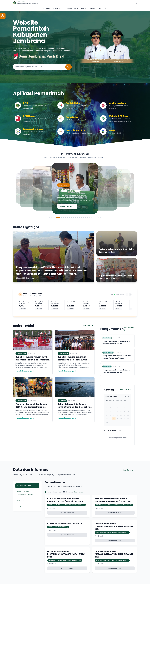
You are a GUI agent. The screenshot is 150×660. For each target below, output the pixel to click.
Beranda (46, 8)
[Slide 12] (75, 217)
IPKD (19, 506)
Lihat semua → (79, 492)
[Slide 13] (77, 217)
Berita (83, 8)
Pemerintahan (70, 8)
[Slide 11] (73, 217)
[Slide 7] (65, 217)
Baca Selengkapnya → (25, 371)
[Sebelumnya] (127, 294)
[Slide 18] (87, 217)
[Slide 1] (49, 217)
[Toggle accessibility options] (3, 16)
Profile (55, 8)
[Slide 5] (60, 217)
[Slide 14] (79, 217)
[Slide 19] (89, 217)
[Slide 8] (67, 217)
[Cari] (136, 2)
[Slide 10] (71, 217)
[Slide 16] (83, 217)
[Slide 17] (85, 217)
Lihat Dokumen (68, 513)
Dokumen (103, 8)
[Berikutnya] (130, 294)
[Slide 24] (100, 217)
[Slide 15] (81, 217)
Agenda (92, 8)
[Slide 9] (69, 217)
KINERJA (20, 500)
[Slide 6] (63, 217)
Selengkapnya (30, 204)
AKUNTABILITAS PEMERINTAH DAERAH (25, 493)
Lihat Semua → (88, 326)
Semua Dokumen (24, 485)
